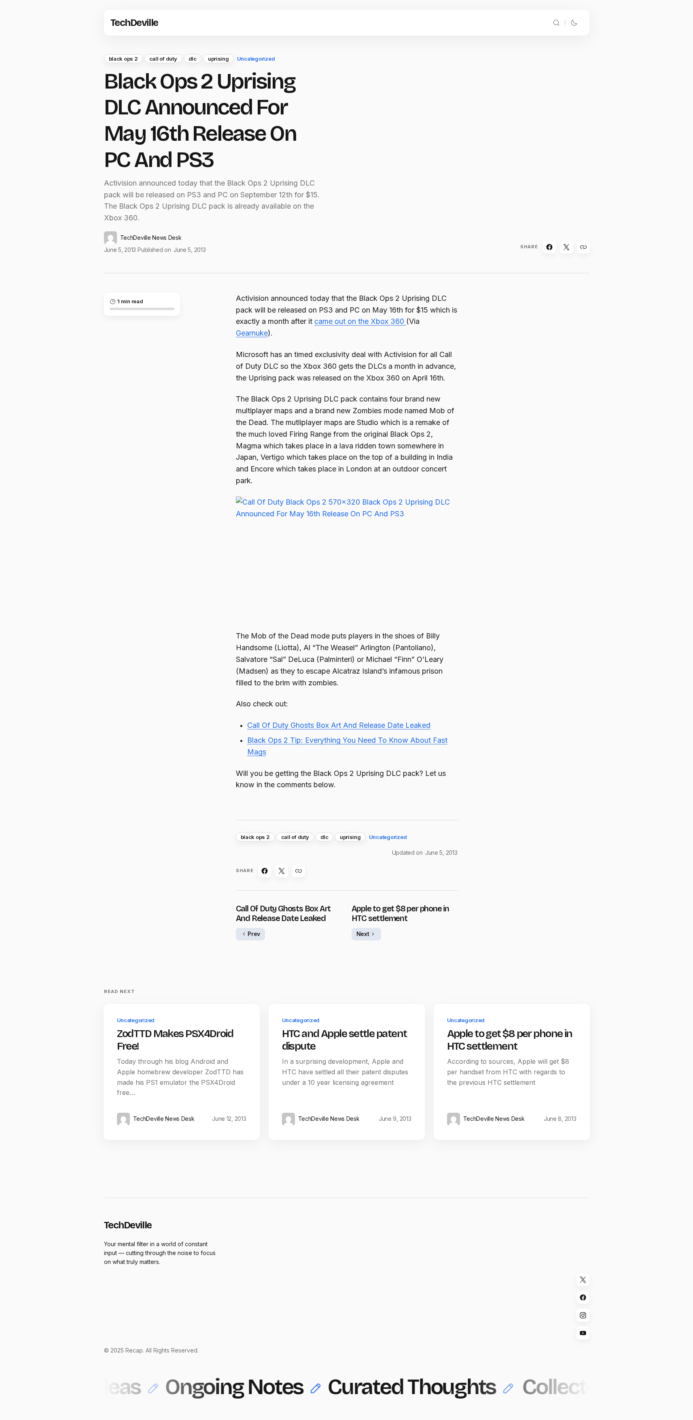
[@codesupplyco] (582, 1279)
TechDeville (134, 22)
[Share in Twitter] (566, 247)
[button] (556, 23)
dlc (193, 58)
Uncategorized (256, 58)
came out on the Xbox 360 (360, 321)
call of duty (163, 58)
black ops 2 (123, 58)
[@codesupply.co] (582, 1315)
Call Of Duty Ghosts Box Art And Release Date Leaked (338, 725)
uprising (218, 58)
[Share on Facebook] (549, 247)
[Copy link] (583, 247)
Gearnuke (252, 333)
